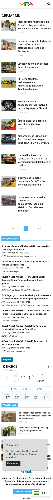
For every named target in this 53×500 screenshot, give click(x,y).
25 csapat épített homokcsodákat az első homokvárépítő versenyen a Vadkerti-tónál (35, 416)
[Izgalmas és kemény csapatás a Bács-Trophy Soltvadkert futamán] (8, 181)
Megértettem (13, 463)
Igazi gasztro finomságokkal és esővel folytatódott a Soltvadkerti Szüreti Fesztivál (34, 25)
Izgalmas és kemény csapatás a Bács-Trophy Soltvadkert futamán (31, 181)
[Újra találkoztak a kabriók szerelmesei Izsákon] (8, 124)
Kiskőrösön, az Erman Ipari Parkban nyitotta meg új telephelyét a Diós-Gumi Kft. (33, 139)
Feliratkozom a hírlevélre (26, 491)
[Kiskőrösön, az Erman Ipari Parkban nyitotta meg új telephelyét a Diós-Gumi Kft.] (8, 139)
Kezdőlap (5, 11)
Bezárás (26, 498)
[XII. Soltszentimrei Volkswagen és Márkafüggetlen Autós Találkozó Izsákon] (8, 82)
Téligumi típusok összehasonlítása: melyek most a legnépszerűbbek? (32, 105)
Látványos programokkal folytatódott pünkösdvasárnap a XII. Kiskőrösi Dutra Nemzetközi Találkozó (33, 204)
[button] (49, 4)
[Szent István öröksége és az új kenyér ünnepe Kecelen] (8, 431)
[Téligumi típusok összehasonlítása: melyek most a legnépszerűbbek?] (8, 105)
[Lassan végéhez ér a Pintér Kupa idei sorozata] (8, 67)
